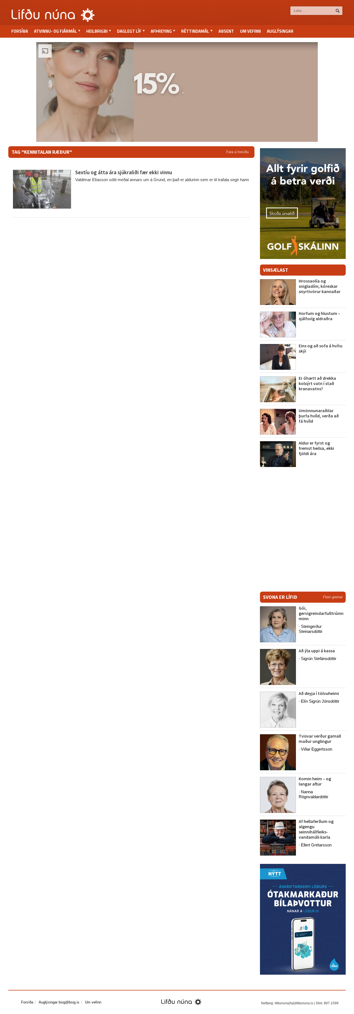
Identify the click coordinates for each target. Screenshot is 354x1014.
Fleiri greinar (333, 597)
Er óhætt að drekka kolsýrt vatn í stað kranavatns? (317, 383)
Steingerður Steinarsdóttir (310, 629)
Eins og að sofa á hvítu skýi (320, 348)
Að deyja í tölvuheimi (319, 693)
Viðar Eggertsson (316, 749)
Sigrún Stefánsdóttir (318, 658)
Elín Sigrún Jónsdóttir (320, 701)
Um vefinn (250, 31)
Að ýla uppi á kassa (317, 650)
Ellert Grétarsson (316, 845)
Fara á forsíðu (237, 152)
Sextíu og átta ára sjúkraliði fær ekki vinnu (123, 172)
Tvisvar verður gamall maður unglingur (320, 738)
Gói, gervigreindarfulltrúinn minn (321, 613)
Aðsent (226, 31)
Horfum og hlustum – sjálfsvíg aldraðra (319, 315)
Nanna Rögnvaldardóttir (313, 794)
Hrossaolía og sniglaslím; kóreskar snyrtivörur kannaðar (319, 286)
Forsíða (19, 31)
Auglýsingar (280, 31)
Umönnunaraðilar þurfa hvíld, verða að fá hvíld (319, 416)
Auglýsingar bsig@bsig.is (59, 1002)
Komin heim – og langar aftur (315, 781)
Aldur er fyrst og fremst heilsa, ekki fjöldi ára (316, 448)
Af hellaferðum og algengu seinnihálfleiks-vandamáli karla (316, 829)
